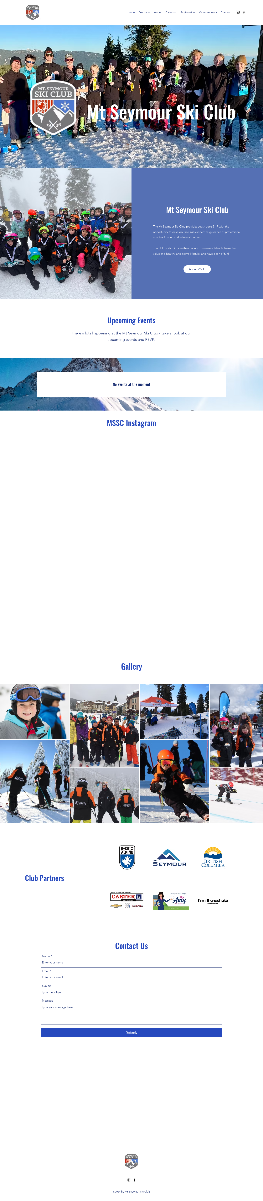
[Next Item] (256, 753)
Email (45, 970)
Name (46, 956)
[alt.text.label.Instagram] (238, 12)
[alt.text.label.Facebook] (244, 12)
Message (47, 1000)
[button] (144, 12)
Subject (46, 985)
